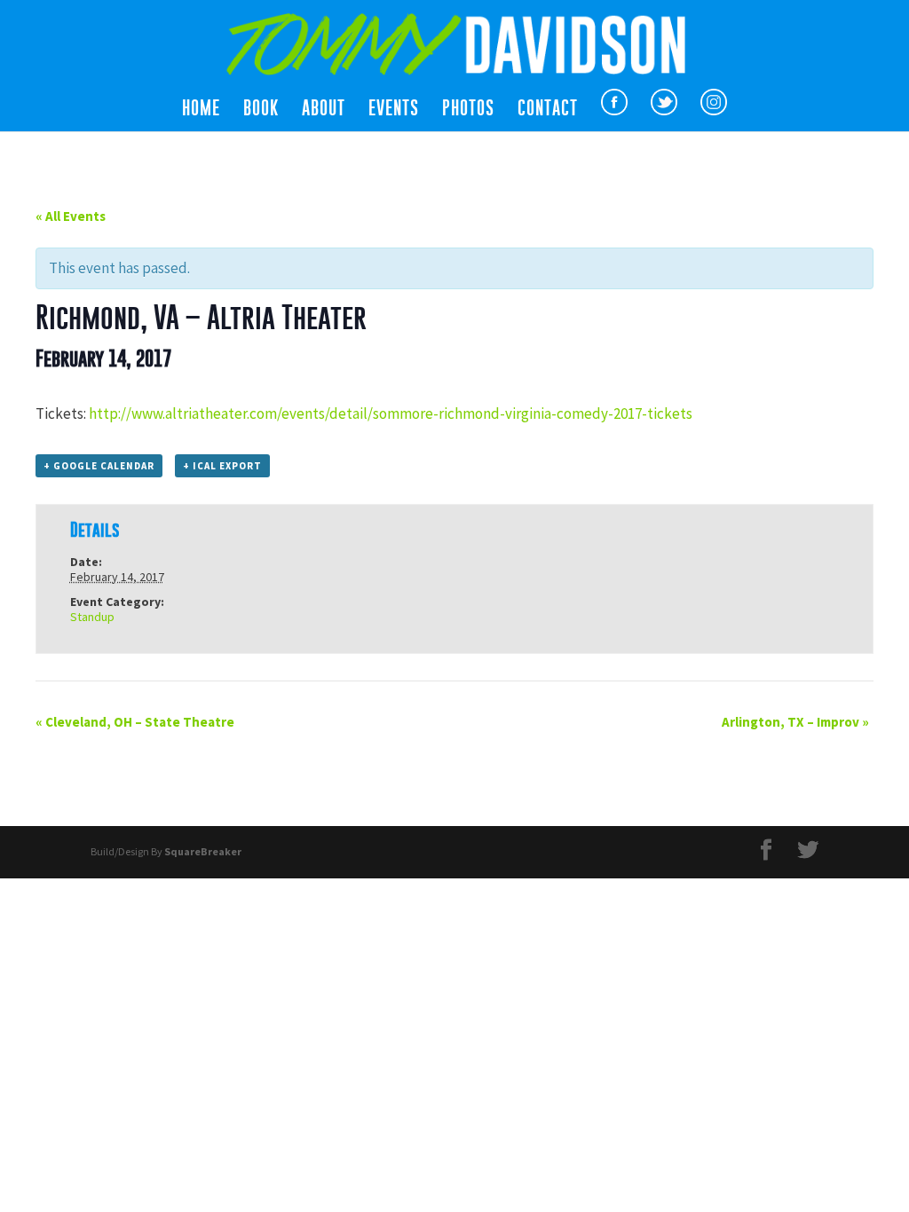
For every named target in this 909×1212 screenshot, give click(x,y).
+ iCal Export (222, 466)
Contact (548, 110)
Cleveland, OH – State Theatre (135, 721)
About (323, 110)
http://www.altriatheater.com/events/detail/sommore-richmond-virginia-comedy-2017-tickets (390, 413)
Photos (468, 110)
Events (393, 110)
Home (201, 110)
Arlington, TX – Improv (795, 721)
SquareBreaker (202, 851)
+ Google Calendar (98, 466)
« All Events (71, 216)
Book (261, 110)
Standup (92, 617)
